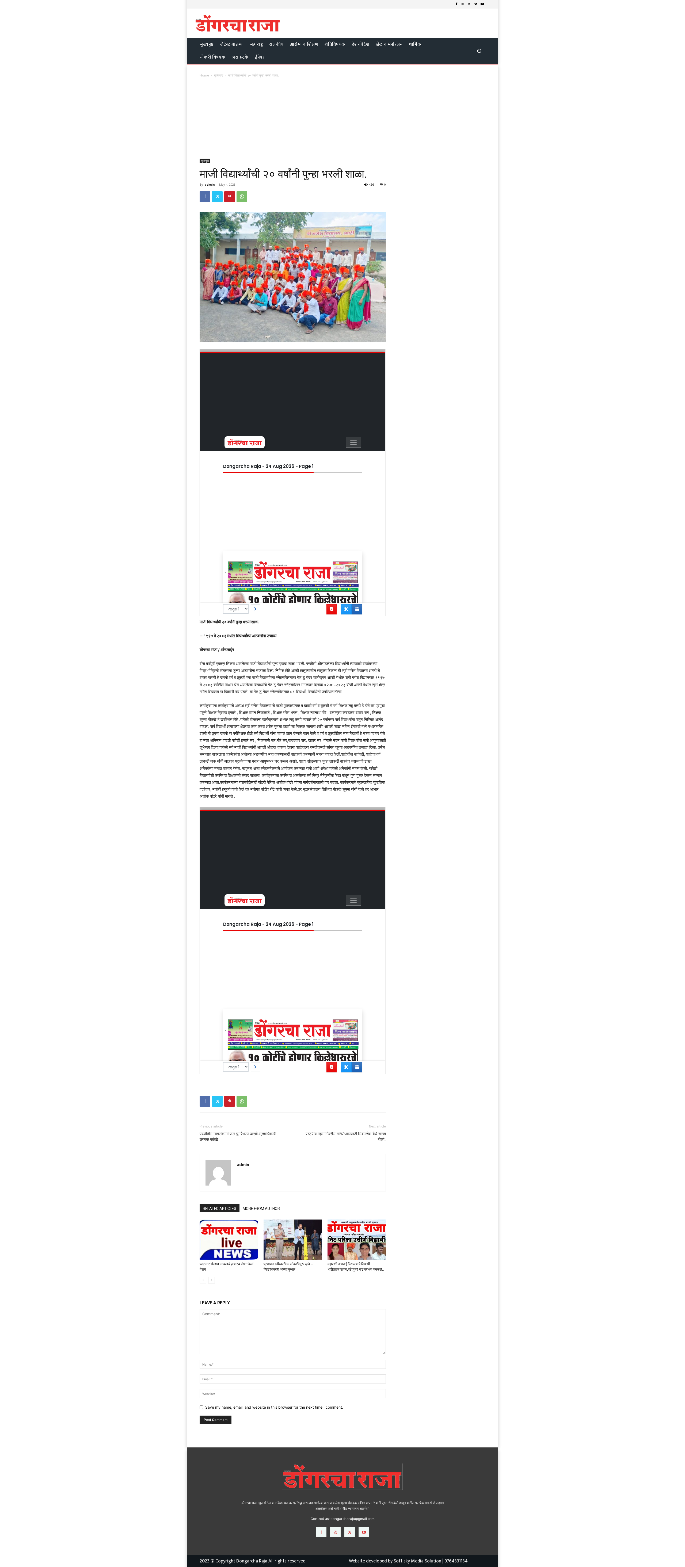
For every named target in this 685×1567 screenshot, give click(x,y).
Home (204, 75)
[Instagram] (463, 4)
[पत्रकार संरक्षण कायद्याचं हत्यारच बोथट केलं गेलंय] (229, 1240)
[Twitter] (469, 4)
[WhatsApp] (242, 196)
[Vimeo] (476, 4)
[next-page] (211, 1280)
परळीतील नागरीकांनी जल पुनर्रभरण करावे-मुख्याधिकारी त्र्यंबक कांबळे (238, 1137)
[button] (479, 50)
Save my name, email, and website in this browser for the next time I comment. (274, 1407)
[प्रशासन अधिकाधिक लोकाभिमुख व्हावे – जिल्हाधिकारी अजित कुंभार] (293, 1240)
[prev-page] (203, 1280)
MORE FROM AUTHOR (261, 1208)
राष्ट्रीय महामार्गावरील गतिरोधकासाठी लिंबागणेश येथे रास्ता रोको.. (346, 1137)
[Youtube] (482, 4)
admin (209, 184)
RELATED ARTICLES (219, 1208)
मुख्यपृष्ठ (218, 75)
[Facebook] (456, 4)
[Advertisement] (342, 118)
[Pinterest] (229, 196)
